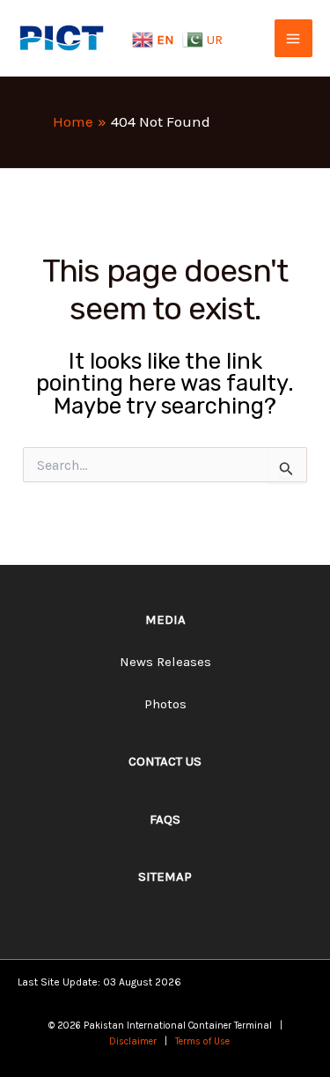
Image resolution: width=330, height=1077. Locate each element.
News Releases (165, 662)
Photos (165, 704)
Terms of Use (202, 1041)
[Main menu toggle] (294, 38)
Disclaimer (133, 1041)
